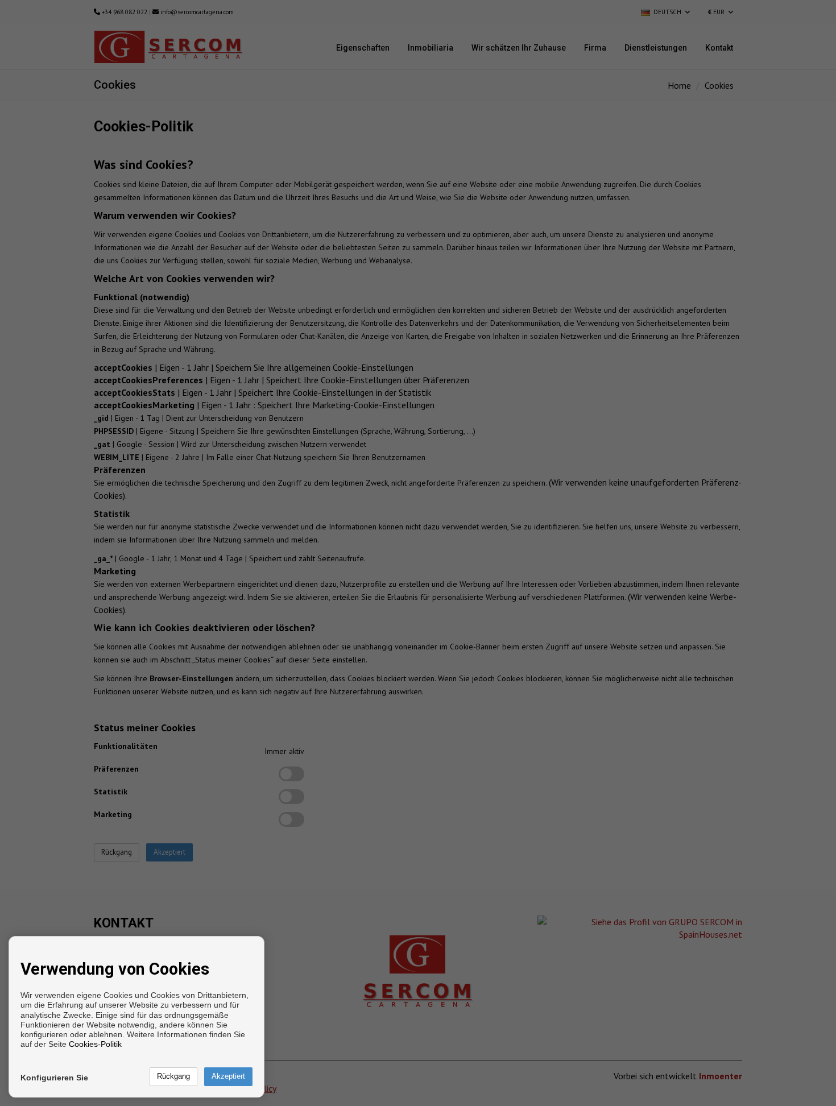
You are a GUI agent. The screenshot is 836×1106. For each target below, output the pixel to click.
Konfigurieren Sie (54, 1077)
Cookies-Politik (95, 1044)
